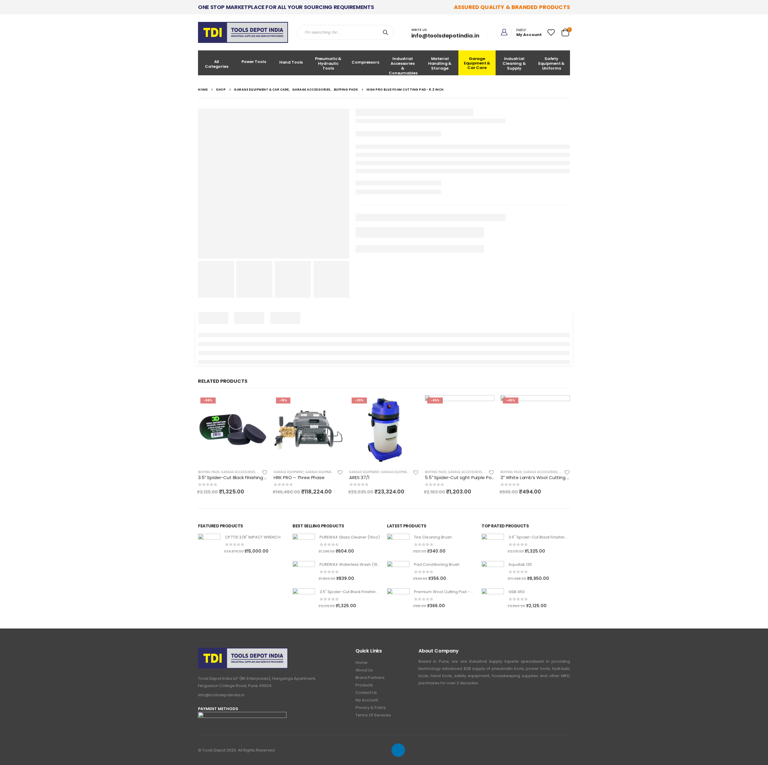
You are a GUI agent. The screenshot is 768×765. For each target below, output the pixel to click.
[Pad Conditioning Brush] (398, 572)
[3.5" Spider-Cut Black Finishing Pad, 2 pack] (303, 599)
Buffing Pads (209, 472)
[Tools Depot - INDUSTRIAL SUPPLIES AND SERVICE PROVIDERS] (243, 32)
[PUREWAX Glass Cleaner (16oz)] (303, 545)
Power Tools (254, 61)
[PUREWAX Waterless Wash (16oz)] (303, 572)
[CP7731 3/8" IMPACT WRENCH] (209, 545)
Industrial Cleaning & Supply (514, 63)
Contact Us (366, 692)
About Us (364, 670)
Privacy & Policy (371, 707)
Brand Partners (370, 677)
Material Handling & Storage (440, 63)
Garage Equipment (289, 472)
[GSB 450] (493, 599)
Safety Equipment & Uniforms (551, 63)
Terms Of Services (373, 715)
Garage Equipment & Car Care (477, 63)
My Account (367, 700)
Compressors (365, 62)
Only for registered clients (257, 405)
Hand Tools (291, 62)
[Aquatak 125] (493, 572)
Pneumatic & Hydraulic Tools (328, 63)
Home (362, 662)
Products (364, 685)
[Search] (387, 32)
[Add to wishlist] (265, 472)
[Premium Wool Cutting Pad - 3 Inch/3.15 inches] (398, 599)
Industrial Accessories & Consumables (403, 65)
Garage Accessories (238, 472)
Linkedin (398, 750)
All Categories (216, 64)
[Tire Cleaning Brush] (398, 545)
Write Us (419, 29)
